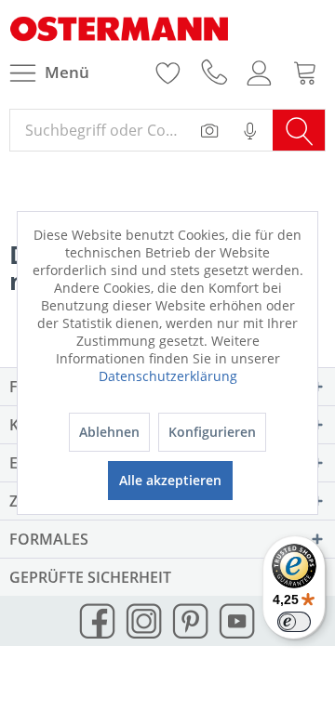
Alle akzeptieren (170, 480)
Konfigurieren (212, 432)
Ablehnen (109, 432)
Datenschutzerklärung (168, 376)
